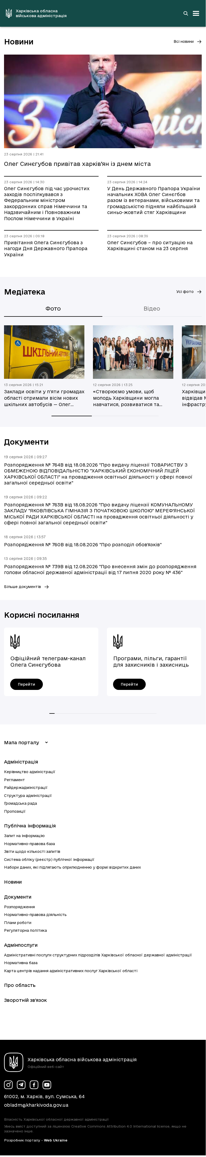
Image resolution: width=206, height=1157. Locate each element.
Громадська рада (20, 803)
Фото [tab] (53, 308)
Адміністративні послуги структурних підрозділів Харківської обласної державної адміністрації (98, 955)
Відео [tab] (152, 308)
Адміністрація (21, 761)
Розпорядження (19, 907)
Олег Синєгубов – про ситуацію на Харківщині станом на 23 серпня (150, 245)
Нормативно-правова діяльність (35, 914)
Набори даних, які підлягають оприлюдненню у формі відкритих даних (72, 867)
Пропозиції (15, 811)
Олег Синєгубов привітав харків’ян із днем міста (77, 164)
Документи (17, 896)
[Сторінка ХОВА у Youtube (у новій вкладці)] (47, 1084)
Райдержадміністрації (26, 787)
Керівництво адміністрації (29, 772)
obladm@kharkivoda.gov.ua (36, 1105)
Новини (13, 881)
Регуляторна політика (25, 930)
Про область (20, 985)
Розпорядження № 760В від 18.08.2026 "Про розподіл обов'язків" (83, 544)
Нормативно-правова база (29, 844)
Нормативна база (21, 963)
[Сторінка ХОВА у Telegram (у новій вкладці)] (21, 1084)
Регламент (14, 780)
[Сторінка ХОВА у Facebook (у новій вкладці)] (34, 1084)
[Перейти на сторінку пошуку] (185, 13)
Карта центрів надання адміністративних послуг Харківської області (70, 971)
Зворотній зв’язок (25, 1000)
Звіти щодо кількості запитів (32, 851)
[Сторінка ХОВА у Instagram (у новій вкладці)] (8, 1084)
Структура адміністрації (28, 795)
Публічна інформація (30, 825)
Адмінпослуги (21, 945)
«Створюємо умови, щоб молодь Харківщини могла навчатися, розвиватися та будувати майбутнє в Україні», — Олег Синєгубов (131, 398)
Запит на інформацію (24, 836)
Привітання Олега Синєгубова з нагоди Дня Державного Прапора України (45, 248)
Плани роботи (17, 923)
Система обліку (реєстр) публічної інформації (49, 859)
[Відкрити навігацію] (196, 13)
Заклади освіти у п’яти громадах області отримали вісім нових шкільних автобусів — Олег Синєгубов (44, 398)
